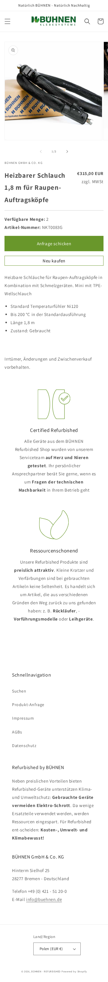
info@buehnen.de (44, 899)
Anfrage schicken (54, 243)
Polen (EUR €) (51, 948)
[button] (7, 21)
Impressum (23, 718)
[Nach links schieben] (40, 151)
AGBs (17, 732)
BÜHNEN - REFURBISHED (46, 971)
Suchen (19, 691)
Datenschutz (24, 745)
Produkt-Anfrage (28, 704)
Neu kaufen (54, 261)
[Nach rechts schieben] (67, 151)
